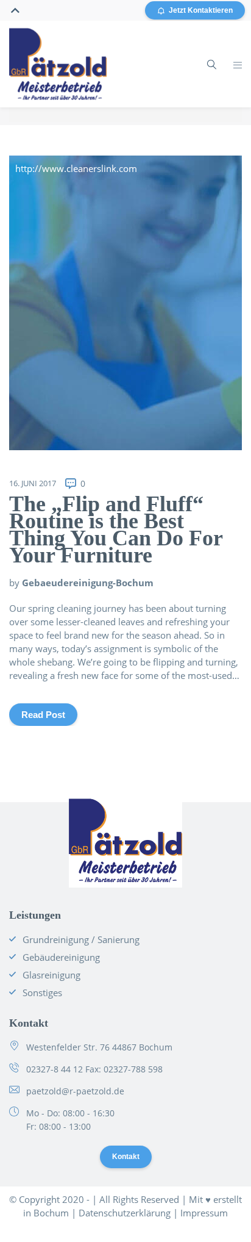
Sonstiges (42, 992)
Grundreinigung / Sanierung (81, 939)
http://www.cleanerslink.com (76, 168)
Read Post (43, 714)
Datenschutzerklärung (125, 1213)
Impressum (204, 1213)
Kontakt (126, 1156)
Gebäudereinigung (61, 957)
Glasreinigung (51, 975)
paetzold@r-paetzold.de (75, 1091)
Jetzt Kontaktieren (201, 10)
